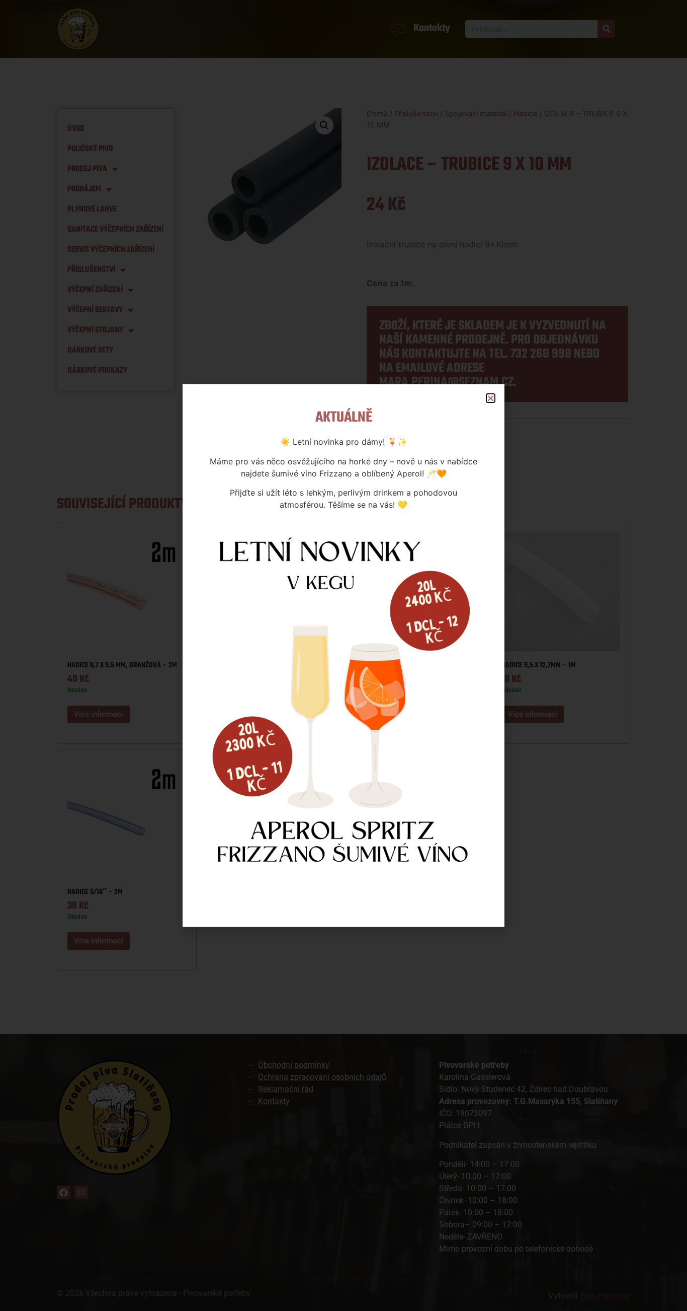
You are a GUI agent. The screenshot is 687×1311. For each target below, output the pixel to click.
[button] (490, 398)
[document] (343, 655)
